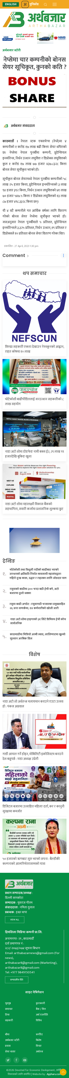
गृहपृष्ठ (8, 1003)
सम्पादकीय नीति (16, 980)
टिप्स (7, 1014)
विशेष (34, 654)
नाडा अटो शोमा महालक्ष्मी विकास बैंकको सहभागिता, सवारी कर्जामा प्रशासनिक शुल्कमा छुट (34, 506)
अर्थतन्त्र (39, 1051)
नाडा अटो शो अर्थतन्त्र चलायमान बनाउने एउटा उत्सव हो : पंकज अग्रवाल (33, 704)
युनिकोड (34, 4)
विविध (39, 1020)
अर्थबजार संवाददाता (23, 126)
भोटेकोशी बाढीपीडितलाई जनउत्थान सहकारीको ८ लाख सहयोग (34, 401)
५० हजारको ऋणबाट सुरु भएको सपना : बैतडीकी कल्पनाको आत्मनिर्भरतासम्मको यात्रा (31, 861)
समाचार (9, 1009)
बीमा (7, 1034)
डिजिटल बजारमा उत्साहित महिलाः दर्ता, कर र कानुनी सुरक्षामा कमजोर (33, 809)
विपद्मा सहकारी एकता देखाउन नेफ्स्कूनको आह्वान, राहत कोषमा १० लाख (34, 349)
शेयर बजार (10, 1051)
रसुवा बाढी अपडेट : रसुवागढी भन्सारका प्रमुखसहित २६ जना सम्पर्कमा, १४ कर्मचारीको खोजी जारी (37, 606)
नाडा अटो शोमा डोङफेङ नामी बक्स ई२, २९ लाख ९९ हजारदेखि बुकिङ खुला (34, 454)
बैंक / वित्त (41, 1009)
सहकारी (9, 1020)
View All (14, 920)
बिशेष (38, 1040)
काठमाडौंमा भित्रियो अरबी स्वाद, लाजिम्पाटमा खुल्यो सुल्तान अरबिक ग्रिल (37, 636)
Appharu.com (54, 1074)
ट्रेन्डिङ (9, 561)
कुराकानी (40, 1003)
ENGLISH (10, 4)
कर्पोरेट (39, 1034)
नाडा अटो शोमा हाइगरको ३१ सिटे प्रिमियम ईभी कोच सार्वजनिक (38, 621)
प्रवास (8, 1046)
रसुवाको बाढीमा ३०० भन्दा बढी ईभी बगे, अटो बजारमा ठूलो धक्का (34, 591)
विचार (39, 1046)
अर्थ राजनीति (42, 1014)
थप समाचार (35, 273)
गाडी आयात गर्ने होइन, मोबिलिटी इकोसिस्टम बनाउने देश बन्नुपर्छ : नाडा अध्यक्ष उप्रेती (33, 756)
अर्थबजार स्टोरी (12, 1040)
